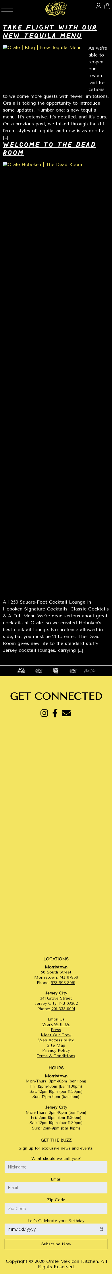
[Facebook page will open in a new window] (55, 713)
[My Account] (98, 2)
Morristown (56, 967)
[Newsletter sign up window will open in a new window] (66, 713)
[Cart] (106, 2)
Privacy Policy (56, 1050)
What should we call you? (56, 1158)
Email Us (56, 1019)
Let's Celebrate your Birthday (56, 1220)
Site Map (56, 1045)
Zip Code (56, 1199)
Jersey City (56, 993)
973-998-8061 (63, 982)
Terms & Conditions (56, 1055)
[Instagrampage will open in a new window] (44, 713)
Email (56, 1179)
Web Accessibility (56, 1040)
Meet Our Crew (56, 1035)
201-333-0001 (63, 1008)
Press (56, 1029)
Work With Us (56, 1024)
